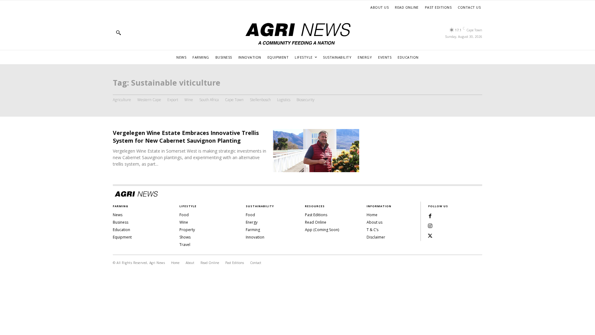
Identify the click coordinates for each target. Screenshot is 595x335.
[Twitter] (430, 236)
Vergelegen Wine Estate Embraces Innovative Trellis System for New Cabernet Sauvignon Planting (186, 136)
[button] (118, 32)
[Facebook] (430, 216)
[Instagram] (430, 226)
